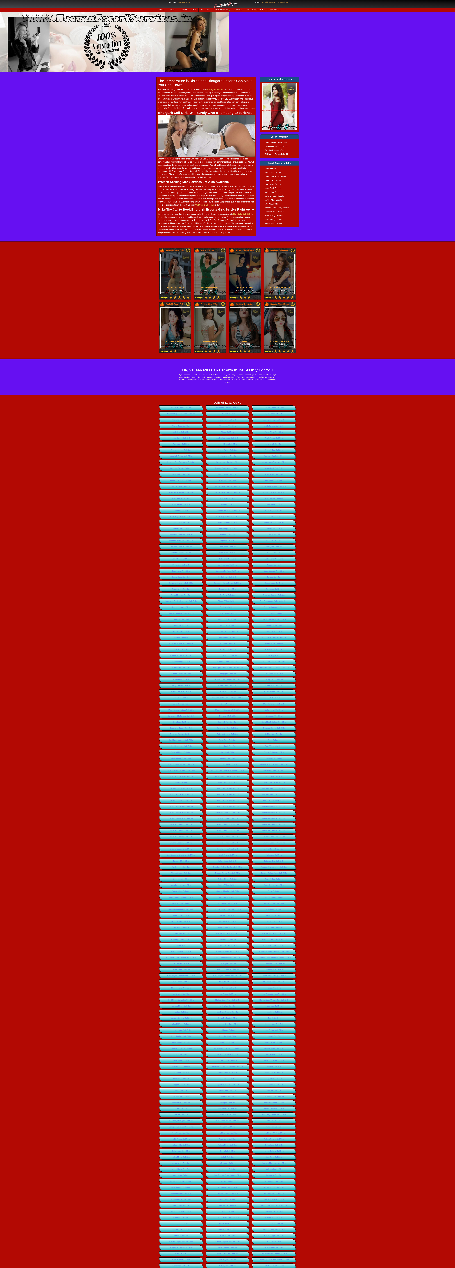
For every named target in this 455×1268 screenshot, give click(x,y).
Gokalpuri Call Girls (181, 927)
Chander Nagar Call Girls (181, 662)
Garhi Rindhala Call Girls (274, 897)
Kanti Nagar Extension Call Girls (227, 1175)
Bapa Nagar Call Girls (181, 571)
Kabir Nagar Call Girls (181, 1139)
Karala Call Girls (227, 1181)
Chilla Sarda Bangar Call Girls (227, 680)
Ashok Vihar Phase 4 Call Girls (227, 492)
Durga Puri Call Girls (273, 776)
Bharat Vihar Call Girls (274, 613)
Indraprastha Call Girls (274, 1042)
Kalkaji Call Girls (227, 1157)
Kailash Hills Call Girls (181, 1145)
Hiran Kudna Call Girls (227, 1018)
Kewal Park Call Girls (227, 1205)
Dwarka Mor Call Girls (227, 782)
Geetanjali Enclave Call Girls (181, 909)
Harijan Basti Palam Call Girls (227, 1000)
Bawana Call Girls (274, 577)
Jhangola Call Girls (227, 1103)
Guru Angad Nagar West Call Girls (227, 976)
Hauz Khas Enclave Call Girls (227, 1012)
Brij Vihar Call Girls (274, 631)
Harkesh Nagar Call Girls (181, 1006)
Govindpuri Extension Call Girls (274, 940)
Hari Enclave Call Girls (181, 994)
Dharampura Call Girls (274, 758)
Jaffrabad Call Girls (274, 1054)
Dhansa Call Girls (227, 758)
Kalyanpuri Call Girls (227, 1163)
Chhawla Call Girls (181, 680)
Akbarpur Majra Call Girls (273, 420)
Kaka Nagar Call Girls (181, 1151)
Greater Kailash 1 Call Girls (181, 952)
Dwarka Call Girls (181, 782)
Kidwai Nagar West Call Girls (227, 1242)
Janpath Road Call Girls (274, 1085)
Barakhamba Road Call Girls (227, 571)
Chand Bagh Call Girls (274, 656)
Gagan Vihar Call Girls (274, 879)
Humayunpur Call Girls (181, 1030)
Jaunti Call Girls (227, 1097)
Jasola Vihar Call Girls (227, 1091)
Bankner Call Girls (273, 565)
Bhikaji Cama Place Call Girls (274, 619)
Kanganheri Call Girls (227, 1169)
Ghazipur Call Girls (181, 915)
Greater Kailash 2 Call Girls (227, 952)
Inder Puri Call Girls (227, 1036)
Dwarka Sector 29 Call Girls (181, 837)
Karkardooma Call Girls (274, 1187)
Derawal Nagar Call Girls (181, 752)
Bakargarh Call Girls (274, 547)
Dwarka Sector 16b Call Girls (181, 807)
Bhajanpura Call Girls (181, 607)
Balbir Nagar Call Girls (181, 559)
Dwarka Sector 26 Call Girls (181, 831)
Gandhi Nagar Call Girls (181, 885)
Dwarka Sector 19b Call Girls (181, 819)
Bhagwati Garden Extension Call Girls (181, 601)
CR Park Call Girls (273, 698)
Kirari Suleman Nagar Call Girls (274, 1254)
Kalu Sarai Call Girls (274, 1157)
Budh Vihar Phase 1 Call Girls (274, 637)
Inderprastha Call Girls (181, 1042)
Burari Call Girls (181, 649)
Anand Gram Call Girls (227, 444)
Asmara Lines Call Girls (181, 504)
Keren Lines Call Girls (227, 1199)
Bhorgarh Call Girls (227, 625)
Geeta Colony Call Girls (274, 903)
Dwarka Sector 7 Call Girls (274, 843)
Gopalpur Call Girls (181, 933)
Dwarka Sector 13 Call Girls (227, 794)
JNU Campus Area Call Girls (227, 1121)
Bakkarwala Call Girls (227, 553)
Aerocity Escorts (271, 169)
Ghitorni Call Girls (273, 915)
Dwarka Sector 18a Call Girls (181, 813)
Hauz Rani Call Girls (274, 1012)
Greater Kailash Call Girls (273, 946)
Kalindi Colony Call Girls (274, 1151)
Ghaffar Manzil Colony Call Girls (227, 909)
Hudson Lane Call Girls (273, 1024)
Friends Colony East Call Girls (227, 873)
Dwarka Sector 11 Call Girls (227, 788)
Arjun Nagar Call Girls (227, 474)
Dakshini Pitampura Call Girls (227, 710)
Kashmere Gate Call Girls (181, 1193)
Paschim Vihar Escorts (274, 212)
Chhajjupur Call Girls (227, 674)
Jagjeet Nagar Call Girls (227, 1060)
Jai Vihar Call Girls (274, 1066)
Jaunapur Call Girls (181, 1097)
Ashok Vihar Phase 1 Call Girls (227, 486)
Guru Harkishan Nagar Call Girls (274, 976)
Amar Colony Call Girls (181, 438)
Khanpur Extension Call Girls (227, 1217)
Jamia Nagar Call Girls (274, 1072)
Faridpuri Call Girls (181, 861)
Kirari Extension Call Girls (227, 1254)
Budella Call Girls (181, 637)
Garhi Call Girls (274, 891)
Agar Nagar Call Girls (274, 414)
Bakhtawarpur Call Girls (181, 553)
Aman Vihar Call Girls (274, 432)
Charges (238, 10)
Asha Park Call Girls (227, 480)
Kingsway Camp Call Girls (181, 1248)
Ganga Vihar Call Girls (181, 891)
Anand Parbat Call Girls (227, 450)
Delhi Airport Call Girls (273, 734)
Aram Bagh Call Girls (273, 468)
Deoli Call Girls (274, 740)
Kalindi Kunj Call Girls (181, 1157)
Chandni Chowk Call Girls (274, 662)
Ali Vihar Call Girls (181, 432)
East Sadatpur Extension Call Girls (181, 855)
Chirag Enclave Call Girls (181, 686)
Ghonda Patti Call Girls (181, 921)
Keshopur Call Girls (181, 1205)
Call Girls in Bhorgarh (205, 205)
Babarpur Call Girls (181, 529)
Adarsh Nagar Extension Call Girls (181, 414)
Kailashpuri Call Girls (274, 1145)
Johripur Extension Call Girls (181, 1127)
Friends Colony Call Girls (181, 873)
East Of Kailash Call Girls (274, 849)
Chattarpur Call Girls (181, 668)
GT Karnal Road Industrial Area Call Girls (274, 958)
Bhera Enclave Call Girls (227, 619)
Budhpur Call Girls (227, 643)
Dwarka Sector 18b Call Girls (227, 813)
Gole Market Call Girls (227, 927)
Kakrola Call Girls (227, 1151)
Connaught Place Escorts (275, 176)
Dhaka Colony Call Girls (274, 752)
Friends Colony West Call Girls (274, 873)
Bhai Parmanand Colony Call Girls (274, 601)
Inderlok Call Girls (273, 1036)
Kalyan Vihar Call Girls (181, 1163)
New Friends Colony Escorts (277, 208)
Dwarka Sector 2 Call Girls (227, 819)
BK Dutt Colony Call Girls (227, 631)
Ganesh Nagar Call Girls (274, 885)
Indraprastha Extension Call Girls (227, 1048)
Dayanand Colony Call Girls (181, 728)
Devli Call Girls (227, 752)
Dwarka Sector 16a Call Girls (274, 801)
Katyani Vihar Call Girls (181, 1199)
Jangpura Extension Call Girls (227, 1085)
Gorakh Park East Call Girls (227, 933)
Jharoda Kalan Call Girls (274, 1103)
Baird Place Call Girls (227, 547)
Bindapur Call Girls (181, 631)
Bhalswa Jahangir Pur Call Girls (181, 613)
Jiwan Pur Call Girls (227, 1115)
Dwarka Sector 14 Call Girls (273, 794)
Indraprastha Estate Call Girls (181, 1048)
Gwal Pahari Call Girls (181, 982)
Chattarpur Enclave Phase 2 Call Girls (273, 668)
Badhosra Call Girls (227, 535)
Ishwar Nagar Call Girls (274, 1048)
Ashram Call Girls (227, 498)
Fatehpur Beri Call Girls (274, 861)
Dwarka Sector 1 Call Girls (274, 782)
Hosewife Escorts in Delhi (276, 146)
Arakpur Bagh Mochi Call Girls (227, 468)
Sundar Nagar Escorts (274, 216)
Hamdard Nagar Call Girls (273, 982)
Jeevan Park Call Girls (181, 1103)
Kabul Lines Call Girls (227, 1139)
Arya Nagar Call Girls (274, 474)
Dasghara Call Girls (181, 722)
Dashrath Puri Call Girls (227, 722)
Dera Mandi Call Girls (227, 746)
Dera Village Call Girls (274, 746)
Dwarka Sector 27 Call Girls (227, 831)
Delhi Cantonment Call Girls (181, 740)
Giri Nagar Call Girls (227, 921)
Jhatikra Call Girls (181, 1109)
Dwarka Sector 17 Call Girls (227, 807)
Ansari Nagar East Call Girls (227, 462)
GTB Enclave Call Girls (181, 964)
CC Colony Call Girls (227, 649)
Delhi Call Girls (188, 10)
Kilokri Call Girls (274, 1242)
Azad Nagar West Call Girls (227, 517)
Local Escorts (221, 10)
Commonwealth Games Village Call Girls (227, 698)
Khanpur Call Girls (181, 1217)
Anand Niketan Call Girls (181, 450)
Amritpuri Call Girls (181, 444)
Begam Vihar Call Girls (181, 589)
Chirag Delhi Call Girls (274, 680)
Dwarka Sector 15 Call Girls (181, 801)
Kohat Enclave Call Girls (274, 1266)
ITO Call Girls (181, 1054)
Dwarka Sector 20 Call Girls (273, 819)
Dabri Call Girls (227, 704)
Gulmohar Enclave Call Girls (227, 970)
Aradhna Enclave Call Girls (181, 468)
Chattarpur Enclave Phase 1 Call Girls (227, 668)
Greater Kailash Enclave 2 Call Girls (181, 958)
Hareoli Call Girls (274, 988)
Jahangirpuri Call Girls (181, 1066)
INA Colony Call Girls (274, 1030)
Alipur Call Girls (227, 432)
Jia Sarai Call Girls (181, 1115)
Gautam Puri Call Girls (227, 903)
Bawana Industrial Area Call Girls (227, 583)
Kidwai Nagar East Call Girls (181, 1242)
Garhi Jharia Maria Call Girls (181, 897)
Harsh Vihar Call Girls (227, 1006)
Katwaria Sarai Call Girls (274, 1193)
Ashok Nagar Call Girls (274, 480)
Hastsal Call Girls (181, 1012)
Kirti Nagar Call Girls (227, 1260)
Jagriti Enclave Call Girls (274, 1060)
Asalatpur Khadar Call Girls (181, 480)
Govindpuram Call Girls (181, 940)
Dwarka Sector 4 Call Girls (274, 837)
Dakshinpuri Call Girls (274, 710)
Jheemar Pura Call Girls (227, 1109)
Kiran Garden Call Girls (227, 1248)
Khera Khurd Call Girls (181, 1230)
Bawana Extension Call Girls (181, 583)
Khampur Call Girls (227, 1211)
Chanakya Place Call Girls (181, 656)
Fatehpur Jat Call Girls (181, 867)
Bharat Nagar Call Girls (227, 613)
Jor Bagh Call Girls (227, 1127)
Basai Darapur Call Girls (274, 571)
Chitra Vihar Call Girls (227, 686)
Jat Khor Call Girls (274, 1091)
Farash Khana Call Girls (227, 855)
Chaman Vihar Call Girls (274, 649)
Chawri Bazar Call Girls (181, 674)
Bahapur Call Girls (273, 541)
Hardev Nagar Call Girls (181, 988)
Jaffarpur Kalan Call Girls (227, 1054)
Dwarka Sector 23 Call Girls (273, 825)
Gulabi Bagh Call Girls (181, 970)
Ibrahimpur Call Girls (227, 1030)
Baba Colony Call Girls (227, 523)
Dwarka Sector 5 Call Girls (181, 843)
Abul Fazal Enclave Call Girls (227, 408)
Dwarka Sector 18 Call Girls (273, 807)
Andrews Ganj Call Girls (274, 456)
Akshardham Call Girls (181, 426)
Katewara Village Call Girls (227, 1193)
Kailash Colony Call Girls (274, 1139)
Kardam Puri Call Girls (227, 1187)
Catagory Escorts (256, 10)
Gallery (205, 10)
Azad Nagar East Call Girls (181, 517)
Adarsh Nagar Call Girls (274, 408)
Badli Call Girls (274, 535)
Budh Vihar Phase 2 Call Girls (181, 643)
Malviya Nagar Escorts (274, 196)
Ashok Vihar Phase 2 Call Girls (274, 486)
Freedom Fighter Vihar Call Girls (274, 867)
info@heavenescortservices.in (276, 2)
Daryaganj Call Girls (227, 716)
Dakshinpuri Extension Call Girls (181, 716)
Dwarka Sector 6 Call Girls (227, 843)
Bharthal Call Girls (181, 619)
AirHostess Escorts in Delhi (276, 154)
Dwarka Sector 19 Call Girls (273, 813)
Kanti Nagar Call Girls (181, 1175)
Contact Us (275, 10)
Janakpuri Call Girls (181, 1078)
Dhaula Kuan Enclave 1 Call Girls (274, 764)
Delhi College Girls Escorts (276, 142)
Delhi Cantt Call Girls (227, 740)
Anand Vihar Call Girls (274, 450)
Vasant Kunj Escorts (273, 219)
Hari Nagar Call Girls (227, 994)
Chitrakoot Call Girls (273, 686)
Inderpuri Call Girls (227, 1042)
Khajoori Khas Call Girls (181, 1211)
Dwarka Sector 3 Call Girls (227, 837)
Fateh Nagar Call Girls (227, 861)
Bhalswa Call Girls (227, 607)
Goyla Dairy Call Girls (181, 946)
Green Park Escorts (273, 180)
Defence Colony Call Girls (274, 728)
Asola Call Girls (227, 504)
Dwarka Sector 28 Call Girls (273, 831)
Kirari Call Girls (181, 1254)
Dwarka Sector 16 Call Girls (227, 801)
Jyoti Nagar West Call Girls (274, 1133)
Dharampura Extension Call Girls (181, 764)
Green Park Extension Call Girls (227, 958)
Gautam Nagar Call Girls (181, 903)
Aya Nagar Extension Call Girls (227, 510)
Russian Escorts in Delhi (275, 150)
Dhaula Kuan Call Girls (227, 764)
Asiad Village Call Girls (274, 498)
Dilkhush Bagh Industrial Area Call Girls (227, 770)
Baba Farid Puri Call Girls (274, 523)
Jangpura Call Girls (227, 1078)
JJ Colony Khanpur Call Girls (274, 1115)
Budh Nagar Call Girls (227, 637)
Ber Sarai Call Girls (227, 595)
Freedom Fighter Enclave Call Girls (227, 867)
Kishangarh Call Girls (227, 1266)
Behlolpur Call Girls (274, 589)
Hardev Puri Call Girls (227, 988)
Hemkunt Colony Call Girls (181, 1018)
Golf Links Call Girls (274, 927)
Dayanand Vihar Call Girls (227, 728)
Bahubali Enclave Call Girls (181, 547)
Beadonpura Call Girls (274, 583)
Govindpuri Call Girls (227, 940)
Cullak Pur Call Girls (181, 704)
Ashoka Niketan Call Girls (273, 492)
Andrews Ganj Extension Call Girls (181, 462)
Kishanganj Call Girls (181, 1266)
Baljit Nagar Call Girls (274, 559)
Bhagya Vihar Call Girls (227, 601)
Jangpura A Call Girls (273, 1078)
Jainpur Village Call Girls (227, 1072)
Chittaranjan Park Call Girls (181, 692)
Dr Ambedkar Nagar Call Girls (227, 776)
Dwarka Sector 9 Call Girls (227, 849)
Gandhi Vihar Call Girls (227, 885)
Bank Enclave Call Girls (227, 565)
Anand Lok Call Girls (274, 444)
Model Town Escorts (273, 173)
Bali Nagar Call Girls (227, 559)
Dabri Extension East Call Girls (181, 710)
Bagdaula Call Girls (227, 541)
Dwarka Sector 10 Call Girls (181, 788)
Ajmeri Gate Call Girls (227, 420)
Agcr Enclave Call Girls (181, 420)
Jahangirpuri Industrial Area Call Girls (227, 1066)
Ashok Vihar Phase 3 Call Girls (181, 492)
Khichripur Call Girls (227, 1230)
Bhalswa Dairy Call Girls (274, 607)
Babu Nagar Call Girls (227, 529)
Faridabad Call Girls (274, 855)
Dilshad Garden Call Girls (273, 770)
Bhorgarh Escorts (215, 90)
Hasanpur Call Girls (274, 1006)
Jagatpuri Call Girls (181, 1060)
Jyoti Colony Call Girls (181, 1133)
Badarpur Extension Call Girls (181, 535)
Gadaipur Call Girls (181, 879)
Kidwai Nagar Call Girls (274, 1236)
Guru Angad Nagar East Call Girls (181, 976)
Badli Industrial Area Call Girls (181, 541)
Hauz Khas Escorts (273, 184)
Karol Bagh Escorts (273, 188)
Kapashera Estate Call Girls (181, 1181)
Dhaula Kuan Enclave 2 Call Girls (181, 770)
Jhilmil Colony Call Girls (274, 1109)
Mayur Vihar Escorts (273, 200)
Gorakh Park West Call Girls (274, 933)
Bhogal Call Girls (181, 625)
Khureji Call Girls (181, 1236)
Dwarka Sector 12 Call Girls (273, 788)
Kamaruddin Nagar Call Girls (274, 1163)
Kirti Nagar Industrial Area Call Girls (274, 1260)
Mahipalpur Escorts (273, 192)
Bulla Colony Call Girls (274, 643)
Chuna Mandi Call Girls (274, 692)
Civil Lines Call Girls (181, 698)
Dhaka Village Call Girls (181, 758)
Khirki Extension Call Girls (274, 1230)
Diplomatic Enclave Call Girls (181, 776)
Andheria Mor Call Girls (227, 456)
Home (161, 10)
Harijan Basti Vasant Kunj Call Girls (274, 1000)
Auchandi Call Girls (274, 504)
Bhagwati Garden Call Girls (274, 595)
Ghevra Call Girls (227, 915)
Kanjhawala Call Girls (274, 1169)
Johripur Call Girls (273, 1121)
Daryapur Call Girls (274, 716)
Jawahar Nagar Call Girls (274, 1097)
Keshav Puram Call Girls (274, 1199)
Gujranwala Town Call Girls (274, 964)
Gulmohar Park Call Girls (274, 970)
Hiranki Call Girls (274, 1018)
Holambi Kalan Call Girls (181, 1024)
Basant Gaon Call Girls (181, 577)
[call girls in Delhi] (279, 106)
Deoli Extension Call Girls (181, 746)
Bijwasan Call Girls (274, 625)
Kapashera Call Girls (274, 1175)
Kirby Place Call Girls (181, 1260)
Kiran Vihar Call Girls (274, 1248)
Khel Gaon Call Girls (227, 1224)
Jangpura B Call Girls (181, 1085)
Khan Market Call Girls (273, 1211)
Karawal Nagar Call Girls (181, 1187)
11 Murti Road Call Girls (181, 408)
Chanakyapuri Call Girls (227, 656)
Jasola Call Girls (181, 1091)
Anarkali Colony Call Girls (181, 456)
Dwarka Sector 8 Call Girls (181, 849)
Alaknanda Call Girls (227, 426)
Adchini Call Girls (227, 414)
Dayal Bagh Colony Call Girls (274, 722)
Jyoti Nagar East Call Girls (227, 1133)
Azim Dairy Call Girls (181, 523)
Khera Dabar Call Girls (274, 1224)
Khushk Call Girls (227, 1236)
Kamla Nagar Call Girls (181, 1169)
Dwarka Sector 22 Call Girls (227, 825)
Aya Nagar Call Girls (181, 510)
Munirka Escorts (271, 204)
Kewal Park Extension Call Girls (274, 1205)
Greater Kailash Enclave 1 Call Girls (274, 952)
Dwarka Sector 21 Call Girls (181, 825)
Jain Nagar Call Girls (181, 1072)
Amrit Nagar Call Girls (274, 438)
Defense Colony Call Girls (227, 734)
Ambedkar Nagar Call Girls (227, 438)
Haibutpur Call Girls (227, 982)
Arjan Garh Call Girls (181, 474)
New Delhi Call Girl (241, 214)
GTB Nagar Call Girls (227, 964)
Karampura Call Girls (274, 1181)
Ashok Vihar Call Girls (181, 486)
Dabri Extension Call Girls (274, 704)
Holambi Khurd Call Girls (227, 1024)
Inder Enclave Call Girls (181, 1036)
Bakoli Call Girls (273, 553)
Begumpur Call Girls (227, 589)
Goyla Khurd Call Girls (227, 946)
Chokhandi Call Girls (227, 692)
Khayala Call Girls (181, 1224)
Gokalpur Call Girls (274, 921)
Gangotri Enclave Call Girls (227, 891)
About (172, 10)
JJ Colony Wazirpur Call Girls (181, 1121)
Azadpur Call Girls (273, 517)
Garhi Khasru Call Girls (227, 897)
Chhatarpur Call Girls (274, 674)
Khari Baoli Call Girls (273, 1217)
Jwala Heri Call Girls (274, 1127)
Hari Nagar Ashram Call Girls (274, 994)
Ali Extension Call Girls (273, 426)
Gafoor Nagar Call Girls (227, 879)
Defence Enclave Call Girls (181, 734)
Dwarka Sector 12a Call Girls (181, 794)
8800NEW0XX (185, 2)
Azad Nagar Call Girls (274, 510)
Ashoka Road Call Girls (181, 498)
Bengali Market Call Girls (181, 595)
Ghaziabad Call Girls (274, 909)
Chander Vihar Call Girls (227, 662)
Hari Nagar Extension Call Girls (181, 1000)
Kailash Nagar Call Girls (227, 1145)
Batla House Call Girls (227, 577)
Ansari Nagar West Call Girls (274, 462)
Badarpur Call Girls (274, 529)
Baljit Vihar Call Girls (181, 565)
